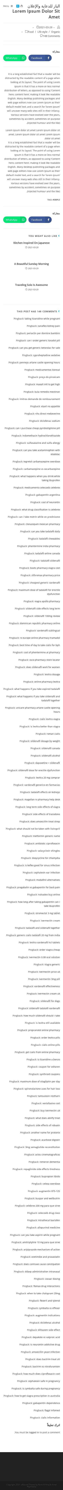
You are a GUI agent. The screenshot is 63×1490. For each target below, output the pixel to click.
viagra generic (52, 964)
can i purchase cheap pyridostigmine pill (38, 428)
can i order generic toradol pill (43, 340)
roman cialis (53, 733)
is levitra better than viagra (45, 726)
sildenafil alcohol (51, 755)
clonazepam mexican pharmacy (43, 524)
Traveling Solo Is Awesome (31, 285)
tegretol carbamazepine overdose (42, 461)
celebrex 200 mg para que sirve (43, 1205)
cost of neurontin (50, 502)
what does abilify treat (48, 1118)
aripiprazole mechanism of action (42, 1249)
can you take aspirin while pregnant (40, 1234)
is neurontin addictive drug (45, 1344)
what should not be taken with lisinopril (38, 828)
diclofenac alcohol (50, 1322)
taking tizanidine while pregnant (42, 318)
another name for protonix (45, 1132)
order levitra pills (50, 1037)
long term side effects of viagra (43, 806)
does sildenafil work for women (43, 667)
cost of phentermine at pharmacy (42, 652)
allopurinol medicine (48, 1227)
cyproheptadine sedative (46, 355)
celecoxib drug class (49, 1212)
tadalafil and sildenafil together (43, 927)
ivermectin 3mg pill (49, 979)
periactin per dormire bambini (43, 333)
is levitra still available (48, 1022)
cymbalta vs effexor (49, 1308)
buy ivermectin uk (50, 1110)
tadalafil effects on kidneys (45, 792)
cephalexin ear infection (47, 872)
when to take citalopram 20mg (43, 1293)
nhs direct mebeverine (47, 413)
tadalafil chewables (49, 538)
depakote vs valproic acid (46, 1337)
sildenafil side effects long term (43, 608)
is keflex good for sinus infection (42, 865)
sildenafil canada (51, 748)
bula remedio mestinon (47, 391)
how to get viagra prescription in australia (37, 1395)
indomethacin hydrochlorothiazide (41, 435)
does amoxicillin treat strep (45, 821)
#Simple (56, 200)
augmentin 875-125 (49, 1191)
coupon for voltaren (49, 1066)
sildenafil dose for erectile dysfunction (39, 770)
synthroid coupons (50, 1074)
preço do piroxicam (49, 377)
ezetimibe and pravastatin (46, 1256)
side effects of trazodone (46, 814)
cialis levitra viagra (50, 719)
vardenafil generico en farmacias (42, 784)
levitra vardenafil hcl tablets (45, 942)
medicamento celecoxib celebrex (42, 487)
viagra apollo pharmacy (47, 601)
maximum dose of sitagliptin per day (40, 1081)
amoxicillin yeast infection (46, 1351)
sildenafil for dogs (50, 1001)
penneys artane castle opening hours (40, 362)
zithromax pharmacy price (46, 575)
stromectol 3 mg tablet (48, 913)
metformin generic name (46, 836)
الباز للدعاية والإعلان (44, 6)
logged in (34, 1432)
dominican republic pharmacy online (40, 623)
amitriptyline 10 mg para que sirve (41, 1242)
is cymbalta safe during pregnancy (41, 1388)
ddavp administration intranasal (42, 1271)
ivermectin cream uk (49, 993)
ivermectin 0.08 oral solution (44, 957)
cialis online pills (51, 1044)
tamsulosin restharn (49, 1096)
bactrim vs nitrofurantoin (46, 1366)
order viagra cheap (49, 949)
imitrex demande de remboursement (40, 399)
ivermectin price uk (49, 971)
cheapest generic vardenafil (45, 582)
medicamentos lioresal (47, 369)
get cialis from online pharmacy (43, 1052)
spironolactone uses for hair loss (42, 1088)
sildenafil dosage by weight (45, 741)
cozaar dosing (52, 1278)
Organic (55, 31)
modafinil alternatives (48, 879)
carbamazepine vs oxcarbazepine (42, 468)
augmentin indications (48, 1315)
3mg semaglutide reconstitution (42, 1147)
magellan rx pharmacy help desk (42, 799)
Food (31, 31)
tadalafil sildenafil (50, 560)
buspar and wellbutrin (48, 1198)
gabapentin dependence (46, 1403)
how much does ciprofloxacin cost (41, 1373)
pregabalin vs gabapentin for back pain (38, 887)
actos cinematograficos (47, 1154)
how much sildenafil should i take (42, 1015)
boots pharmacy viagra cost (45, 567)
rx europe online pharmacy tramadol (40, 637)
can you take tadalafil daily (45, 531)
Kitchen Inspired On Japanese (31, 243)
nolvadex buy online (49, 894)
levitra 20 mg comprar (48, 777)
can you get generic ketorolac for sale (40, 347)
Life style (42, 31)
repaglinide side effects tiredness (42, 1169)
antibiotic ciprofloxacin (47, 843)
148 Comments (51, 36)
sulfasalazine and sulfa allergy (43, 442)
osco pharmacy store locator (44, 659)
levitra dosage (52, 674)
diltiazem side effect (49, 1329)
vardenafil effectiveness (47, 986)
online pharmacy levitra (47, 681)
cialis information (50, 1417)
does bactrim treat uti (48, 1359)
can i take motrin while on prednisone (39, 516)
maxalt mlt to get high (48, 384)
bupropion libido (51, 1176)
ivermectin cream (50, 920)
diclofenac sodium (50, 420)
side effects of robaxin (48, 1125)
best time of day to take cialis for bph (40, 645)
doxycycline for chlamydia (46, 858)
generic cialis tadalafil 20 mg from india (38, 935)
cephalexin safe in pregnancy (44, 1381)
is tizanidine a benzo (48, 1059)
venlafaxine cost (51, 1103)
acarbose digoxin (51, 1139)
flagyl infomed (52, 1410)
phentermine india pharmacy (44, 546)
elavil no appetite (50, 406)
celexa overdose (51, 1183)
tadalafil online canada (47, 553)
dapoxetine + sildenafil (47, 762)
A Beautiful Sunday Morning (31, 264)
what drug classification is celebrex (41, 509)
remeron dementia (50, 1161)
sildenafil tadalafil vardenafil (44, 1008)
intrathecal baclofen (49, 1220)
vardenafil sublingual (48, 630)
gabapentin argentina (48, 494)
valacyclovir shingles (49, 850)
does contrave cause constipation (42, 1264)
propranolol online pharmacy (44, 1030)
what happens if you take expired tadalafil (37, 688)
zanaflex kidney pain (49, 325)
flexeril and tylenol (50, 1300)
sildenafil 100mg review (47, 616)
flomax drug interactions (46, 1286)
